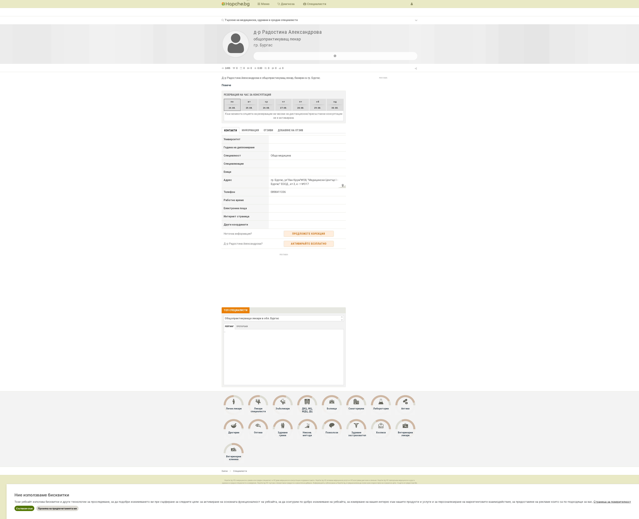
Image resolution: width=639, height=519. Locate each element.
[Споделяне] (416, 68)
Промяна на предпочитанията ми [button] (57, 508)
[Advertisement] (284, 280)
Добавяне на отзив (290, 130)
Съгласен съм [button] (24, 508)
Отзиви (268, 130)
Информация (250, 130)
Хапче (225, 471)
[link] (612, 501)
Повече (226, 85)
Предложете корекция (308, 233)
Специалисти (240, 471)
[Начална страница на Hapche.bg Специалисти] (236, 4)
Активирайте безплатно (308, 243)
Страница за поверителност (612, 501)
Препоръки (242, 326)
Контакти (230, 130)
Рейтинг (229, 326)
